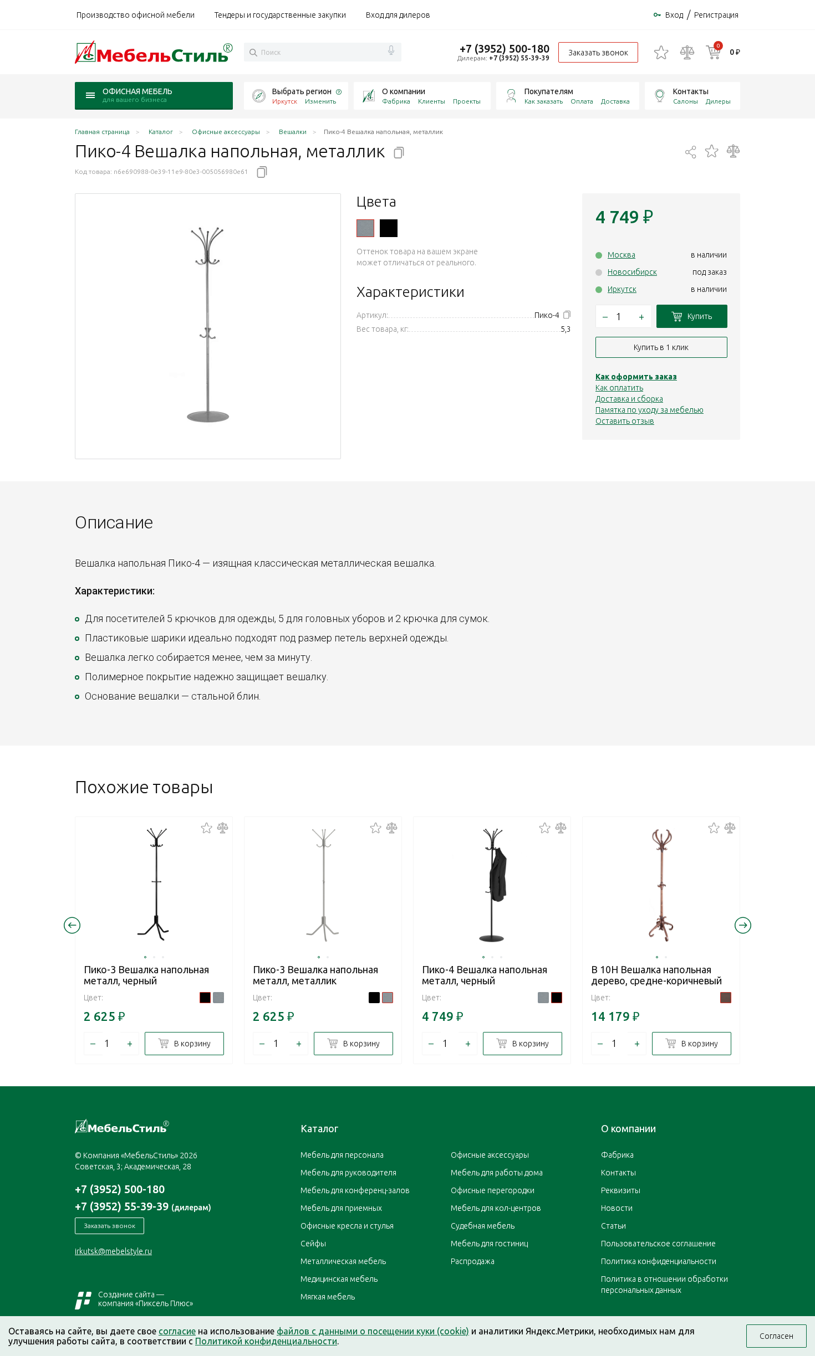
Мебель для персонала (342, 1154)
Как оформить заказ (636, 376)
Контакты (691, 91)
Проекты (467, 101)
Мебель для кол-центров (496, 1208)
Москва (621, 254)
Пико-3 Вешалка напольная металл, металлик (315, 975)
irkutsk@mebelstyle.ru (113, 1251)
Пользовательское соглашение (658, 1243)
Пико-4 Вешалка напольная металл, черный (484, 975)
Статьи (613, 1225)
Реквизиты (620, 1190)
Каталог (319, 1128)
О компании (403, 91)
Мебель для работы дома (497, 1172)
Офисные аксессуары (490, 1154)
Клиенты (431, 101)
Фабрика (396, 101)
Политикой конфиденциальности (266, 1341)
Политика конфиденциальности (658, 1261)
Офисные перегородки (492, 1190)
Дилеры (718, 101)
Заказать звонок (598, 52)
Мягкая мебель (327, 1296)
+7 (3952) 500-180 (504, 48)
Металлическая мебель (343, 1261)
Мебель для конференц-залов (355, 1190)
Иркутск (622, 289)
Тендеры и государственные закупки (280, 15)
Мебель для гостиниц (489, 1243)
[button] (145, 957)
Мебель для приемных (341, 1208)
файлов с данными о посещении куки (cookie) (373, 1331)
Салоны (685, 101)
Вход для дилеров (398, 15)
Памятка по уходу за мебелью (649, 409)
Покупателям (548, 91)
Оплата (581, 101)
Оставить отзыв (624, 421)
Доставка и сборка (629, 398)
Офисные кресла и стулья (347, 1225)
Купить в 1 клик (661, 347)
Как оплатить (619, 387)
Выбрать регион (302, 91)
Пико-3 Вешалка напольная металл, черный (146, 975)
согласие (177, 1331)
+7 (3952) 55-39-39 (519, 57)
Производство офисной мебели (136, 15)
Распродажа (473, 1261)
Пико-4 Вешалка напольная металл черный (389, 228)
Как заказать (543, 101)
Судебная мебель (483, 1225)
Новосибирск (632, 272)
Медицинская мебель (339, 1279)
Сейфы (313, 1243)
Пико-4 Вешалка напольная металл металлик (365, 228)
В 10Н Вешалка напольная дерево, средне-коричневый (656, 975)
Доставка (615, 101)
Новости (617, 1208)
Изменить (320, 101)
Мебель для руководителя (348, 1172)
